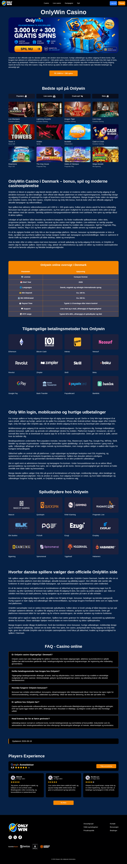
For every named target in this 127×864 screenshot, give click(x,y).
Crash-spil (76, 96)
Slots (104, 96)
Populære (20, 96)
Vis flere (64, 803)
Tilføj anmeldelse (106, 766)
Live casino (48, 96)
